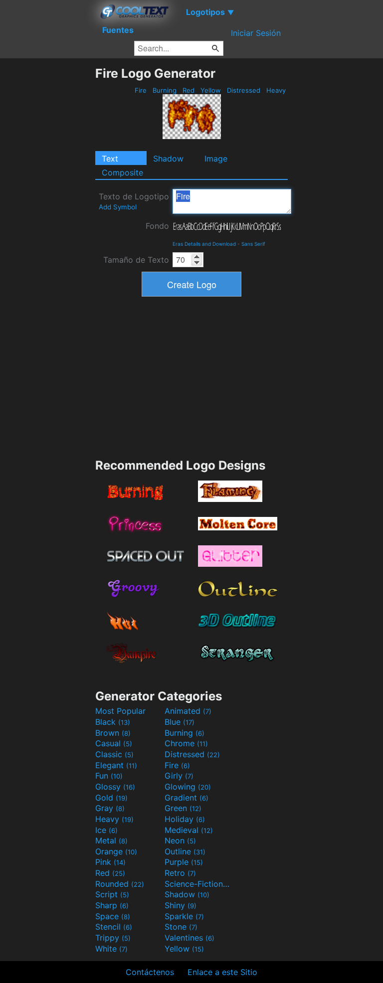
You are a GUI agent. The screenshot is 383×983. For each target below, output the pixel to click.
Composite (122, 172)
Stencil (113, 927)
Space (112, 916)
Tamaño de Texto (136, 260)
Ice (106, 830)
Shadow (168, 159)
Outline (185, 851)
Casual (113, 743)
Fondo (157, 226)
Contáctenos (150, 972)
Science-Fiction (198, 884)
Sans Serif (253, 244)
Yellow (210, 90)
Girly (179, 776)
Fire (141, 90)
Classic (114, 754)
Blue (179, 722)
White (111, 949)
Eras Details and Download (204, 244)
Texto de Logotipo (134, 201)
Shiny (180, 905)
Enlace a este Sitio (222, 972)
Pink (110, 862)
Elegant (116, 765)
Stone (181, 927)
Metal (111, 840)
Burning (165, 90)
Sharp (112, 905)
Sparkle (184, 916)
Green (183, 808)
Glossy (115, 787)
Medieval (189, 830)
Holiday (185, 819)
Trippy (113, 938)
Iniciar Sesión (256, 33)
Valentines (189, 938)
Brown (113, 733)
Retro (180, 873)
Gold (111, 798)
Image (215, 159)
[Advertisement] (47, 215)
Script (112, 894)
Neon (180, 840)
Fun (109, 776)
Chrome (186, 743)
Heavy (276, 90)
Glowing (188, 787)
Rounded (119, 884)
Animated (188, 711)
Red (188, 90)
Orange (116, 851)
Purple (184, 862)
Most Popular (120, 711)
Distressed (243, 90)
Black (112, 722)
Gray (110, 808)
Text (110, 159)
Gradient (186, 798)
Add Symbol (118, 207)
